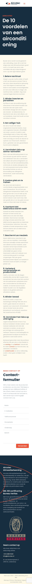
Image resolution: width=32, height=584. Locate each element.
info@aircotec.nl (8, 556)
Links (20, 582)
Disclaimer (18, 580)
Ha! (16, 577)
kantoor (17, 344)
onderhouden (9, 351)
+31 (4, 554)
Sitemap (6, 580)
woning (7, 344)
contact (12, 347)
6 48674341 (9, 554)
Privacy (12, 580)
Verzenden (22, 446)
